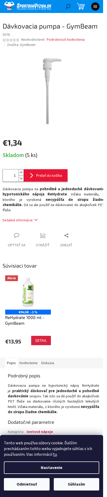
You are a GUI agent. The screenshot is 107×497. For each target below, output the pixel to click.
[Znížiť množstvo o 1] (21, 178)
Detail (41, 340)
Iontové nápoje (40, 431)
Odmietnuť (27, 484)
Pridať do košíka (49, 175)
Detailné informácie (18, 220)
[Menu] (95, 6)
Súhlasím (76, 484)
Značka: (21, 44)
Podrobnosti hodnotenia (66, 39)
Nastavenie (51, 468)
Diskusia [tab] (47, 363)
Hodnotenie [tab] (28, 363)
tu (55, 454)
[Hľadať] (68, 6)
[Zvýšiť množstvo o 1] (21, 172)
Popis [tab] (11, 363)
